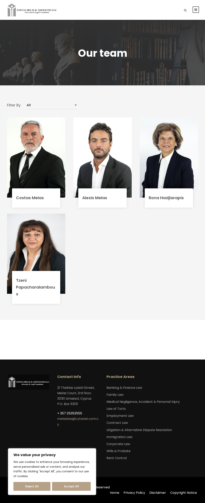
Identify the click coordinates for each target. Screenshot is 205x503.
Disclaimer (157, 492)
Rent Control (117, 458)
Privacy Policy (134, 492)
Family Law (115, 394)
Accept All (71, 486)
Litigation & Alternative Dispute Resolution (139, 430)
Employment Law (120, 415)
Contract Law (117, 422)
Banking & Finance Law (124, 387)
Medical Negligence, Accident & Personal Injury (143, 401)
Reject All (32, 486)
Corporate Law (118, 444)
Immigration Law (120, 437)
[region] (52, 471)
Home (114, 492)
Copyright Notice (183, 492)
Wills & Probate (119, 451)
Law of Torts (116, 408)
